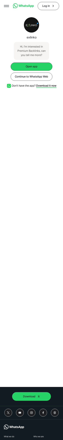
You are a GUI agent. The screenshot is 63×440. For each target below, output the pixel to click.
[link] (23, 7)
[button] (6, 6)
